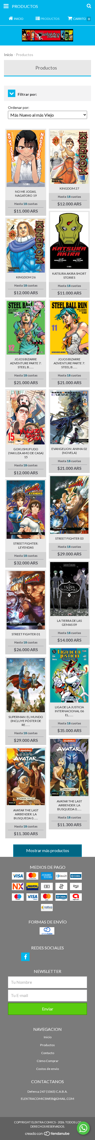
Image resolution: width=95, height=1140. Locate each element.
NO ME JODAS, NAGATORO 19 (26, 193)
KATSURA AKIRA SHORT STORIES (69, 275)
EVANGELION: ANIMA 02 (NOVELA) (69, 451)
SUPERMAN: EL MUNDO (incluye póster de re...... (25, 721)
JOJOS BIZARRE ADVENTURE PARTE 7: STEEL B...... (25, 363)
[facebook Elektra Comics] (25, 957)
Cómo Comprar (48, 1061)
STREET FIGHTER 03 (69, 538)
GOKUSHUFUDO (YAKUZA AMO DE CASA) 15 (26, 453)
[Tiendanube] (48, 1135)
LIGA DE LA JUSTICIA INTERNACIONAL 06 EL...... (69, 711)
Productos (47, 1045)
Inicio (8, 54)
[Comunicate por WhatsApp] (83, 1128)
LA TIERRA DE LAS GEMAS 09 (69, 623)
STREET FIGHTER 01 (26, 634)
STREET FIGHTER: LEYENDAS (25, 545)
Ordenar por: (18, 107)
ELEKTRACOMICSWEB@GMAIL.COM (47, 1099)
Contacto (47, 1053)
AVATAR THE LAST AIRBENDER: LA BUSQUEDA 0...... (26, 814)
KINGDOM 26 (26, 277)
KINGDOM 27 (69, 188)
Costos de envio (47, 1069)
